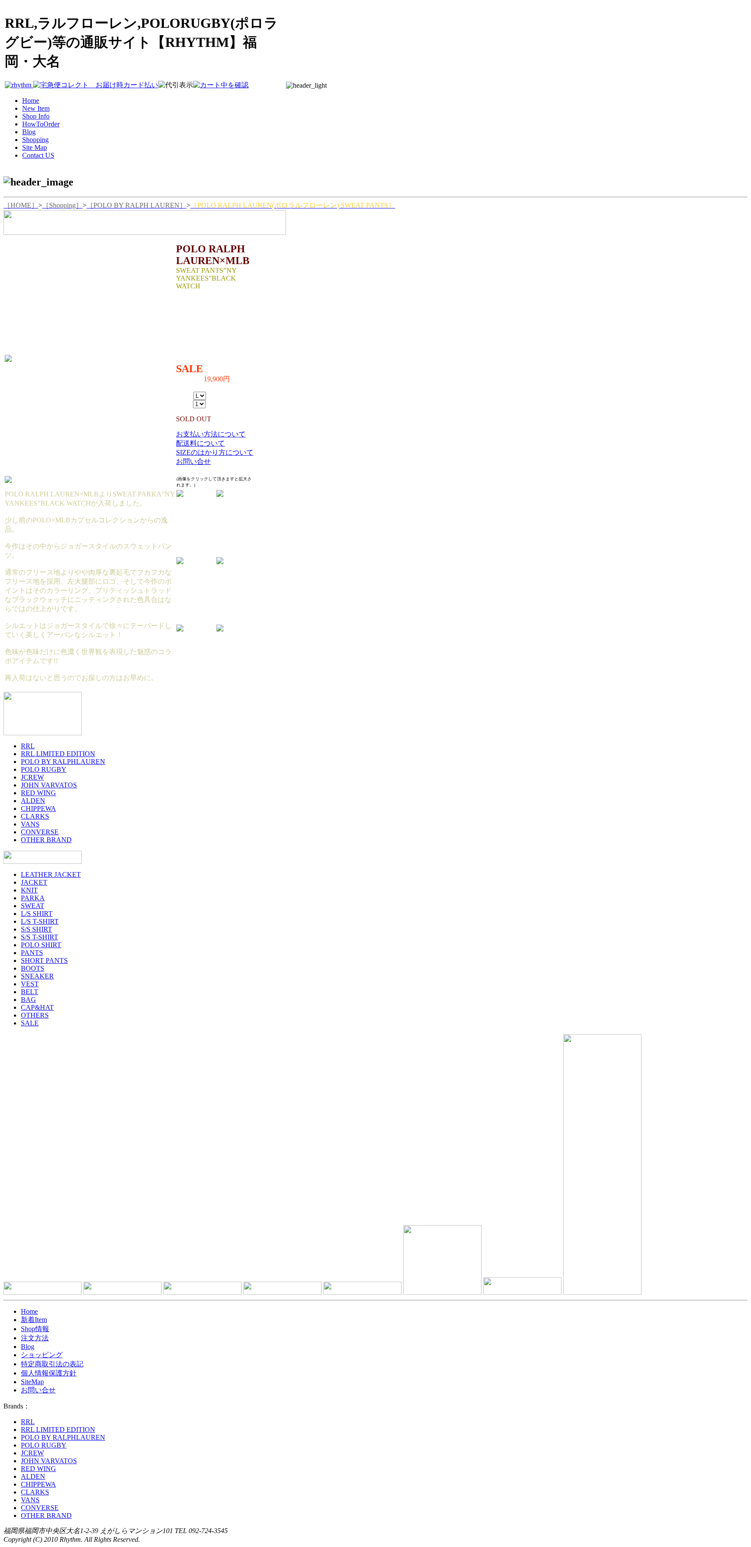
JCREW (32, 777)
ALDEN (33, 800)
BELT (29, 991)
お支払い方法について (211, 434)
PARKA (33, 898)
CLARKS (35, 816)
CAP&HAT (37, 1007)
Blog (27, 1346)
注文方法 (35, 1338)
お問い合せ (193, 461)
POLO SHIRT (41, 945)
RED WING (38, 793)
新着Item (34, 1319)
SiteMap (32, 1381)
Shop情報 (35, 1328)
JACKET (34, 882)
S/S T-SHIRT (39, 937)
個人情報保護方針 (48, 1373)
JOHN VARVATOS (49, 785)
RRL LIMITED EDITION (58, 753)
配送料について (200, 443)
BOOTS (32, 968)
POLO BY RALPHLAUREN (63, 761)
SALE (30, 1023)
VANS (30, 824)
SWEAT (32, 905)
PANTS (32, 952)
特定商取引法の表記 (52, 1364)
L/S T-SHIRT (40, 921)
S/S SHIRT (36, 929)
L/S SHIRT (37, 913)
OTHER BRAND (46, 839)
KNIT (29, 890)
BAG (28, 999)
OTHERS (35, 1015)
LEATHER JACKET (51, 874)
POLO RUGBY (43, 769)
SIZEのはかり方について (214, 452)
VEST (30, 984)
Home (29, 1311)
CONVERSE (40, 832)
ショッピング (42, 1355)
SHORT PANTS (44, 960)
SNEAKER (37, 976)
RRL (28, 746)
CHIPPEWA (38, 808)
